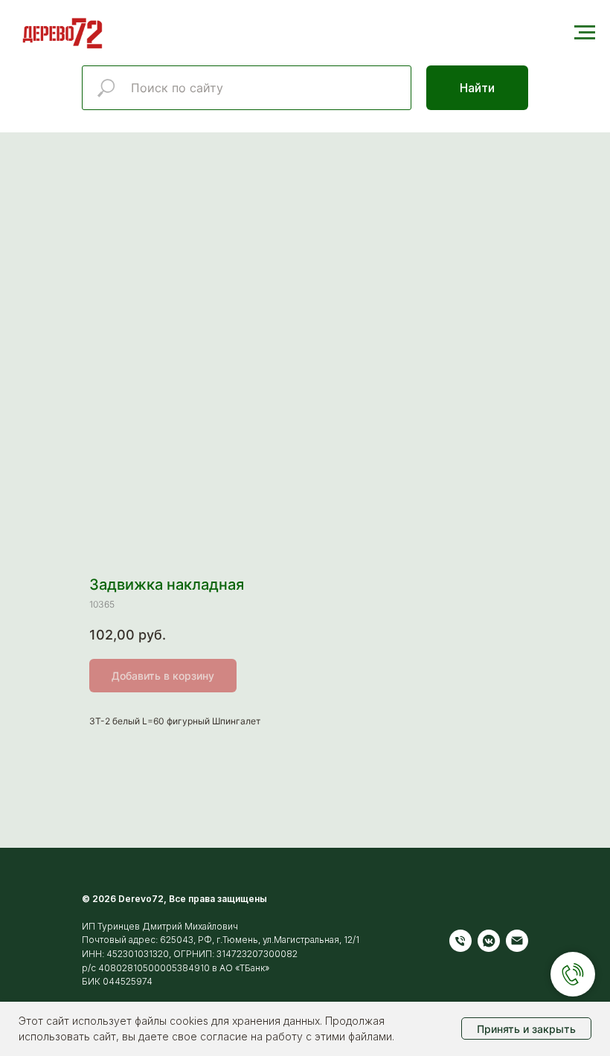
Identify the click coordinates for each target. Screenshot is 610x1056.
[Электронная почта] (517, 941)
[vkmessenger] (489, 941)
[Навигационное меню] (584, 32)
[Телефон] (460, 941)
